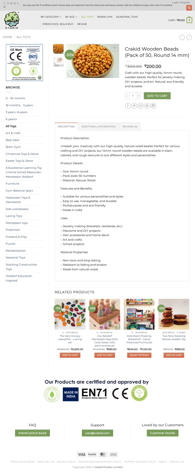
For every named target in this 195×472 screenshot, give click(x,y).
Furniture (12, 183)
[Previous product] (189, 37)
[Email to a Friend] (140, 106)
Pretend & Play (16, 237)
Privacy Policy (66, 461)
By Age (70, 16)
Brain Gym (104, 16)
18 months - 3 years (19, 105)
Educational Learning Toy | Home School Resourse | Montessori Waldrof (24, 172)
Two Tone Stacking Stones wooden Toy (174, 337)
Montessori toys (17, 223)
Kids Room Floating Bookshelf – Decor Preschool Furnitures (139, 339)
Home (7, 37)
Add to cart (157, 96)
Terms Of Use (45, 461)
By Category (50, 16)
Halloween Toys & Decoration (18, 200)
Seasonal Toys (127, 16)
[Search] (189, 8)
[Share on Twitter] (134, 106)
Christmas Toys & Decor (22, 154)
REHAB (82, 23)
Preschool (13, 230)
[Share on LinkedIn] (153, 106)
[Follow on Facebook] (4, 3)
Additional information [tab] (99, 126)
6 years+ (11, 119)
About (163, 461)
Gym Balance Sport (19, 190)
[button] (181, 2)
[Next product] (182, 37)
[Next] (113, 61)
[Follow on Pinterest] (4, 7)
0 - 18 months (15, 98)
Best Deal (12, 140)
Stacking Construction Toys (21, 267)
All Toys (87, 16)
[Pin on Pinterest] (147, 106)
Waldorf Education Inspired (19, 278)
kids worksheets (17, 209)
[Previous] (71, 61)
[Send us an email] (15, 3)
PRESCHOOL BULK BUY (58, 23)
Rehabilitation (16, 250)
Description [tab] (66, 126)
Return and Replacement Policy (100, 461)
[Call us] (18, 3)
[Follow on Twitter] (11, 3)
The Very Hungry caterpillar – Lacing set (70, 339)
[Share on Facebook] (128, 106)
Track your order (23, 461)
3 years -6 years (16, 112)
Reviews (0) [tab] (129, 126)
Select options (139, 355)
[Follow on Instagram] (8, 3)
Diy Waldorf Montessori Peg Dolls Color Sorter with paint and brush (105, 340)
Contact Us (177, 461)
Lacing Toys (14, 216)
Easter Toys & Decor (19, 161)
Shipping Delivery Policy (140, 461)
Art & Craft (13, 133)
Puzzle (10, 243)
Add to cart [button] (70, 355)
